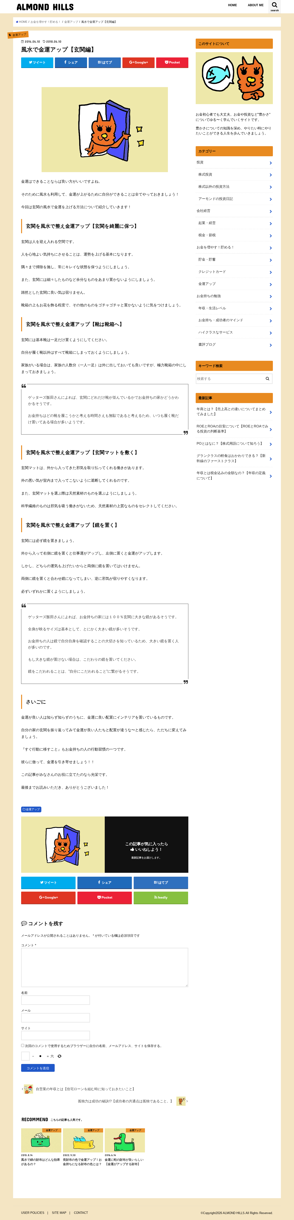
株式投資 (205, 174)
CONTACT (81, 1212)
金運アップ (33, 809)
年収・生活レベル (212, 308)
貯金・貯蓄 (207, 259)
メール (26, 1010)
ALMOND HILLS (45, 6)
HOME (232, 5)
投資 (200, 162)
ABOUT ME (256, 5)
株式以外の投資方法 (213, 186)
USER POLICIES (32, 1212)
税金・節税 (207, 235)
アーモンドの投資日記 (215, 199)
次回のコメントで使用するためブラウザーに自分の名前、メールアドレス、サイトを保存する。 (94, 1046)
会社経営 (203, 211)
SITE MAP (59, 1212)
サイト (26, 1028)
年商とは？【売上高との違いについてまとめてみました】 (231, 411)
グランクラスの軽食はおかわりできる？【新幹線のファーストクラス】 (231, 458)
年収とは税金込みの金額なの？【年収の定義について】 (231, 475)
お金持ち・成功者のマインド (220, 320)
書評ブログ (207, 344)
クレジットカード (212, 271)
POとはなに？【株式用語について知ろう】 (230, 443)
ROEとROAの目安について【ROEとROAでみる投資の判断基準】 (232, 428)
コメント (28, 945)
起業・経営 (207, 223)
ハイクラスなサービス (215, 332)
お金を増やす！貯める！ (216, 247)
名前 (24, 993)
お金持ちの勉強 (209, 296)
